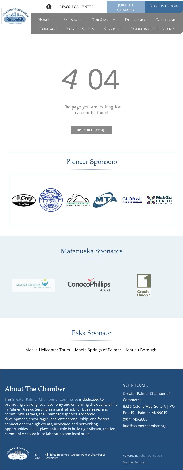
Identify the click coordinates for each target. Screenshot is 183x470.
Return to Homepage (91, 130)
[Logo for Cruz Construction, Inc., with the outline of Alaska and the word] (23, 200)
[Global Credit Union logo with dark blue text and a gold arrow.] (132, 200)
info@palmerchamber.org (144, 425)
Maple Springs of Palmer (98, 349)
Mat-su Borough (141, 349)
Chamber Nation (151, 455)
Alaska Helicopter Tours (48, 349)
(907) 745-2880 (135, 419)
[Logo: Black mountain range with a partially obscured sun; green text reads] (78, 200)
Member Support (134, 462)
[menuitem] (46, 19)
